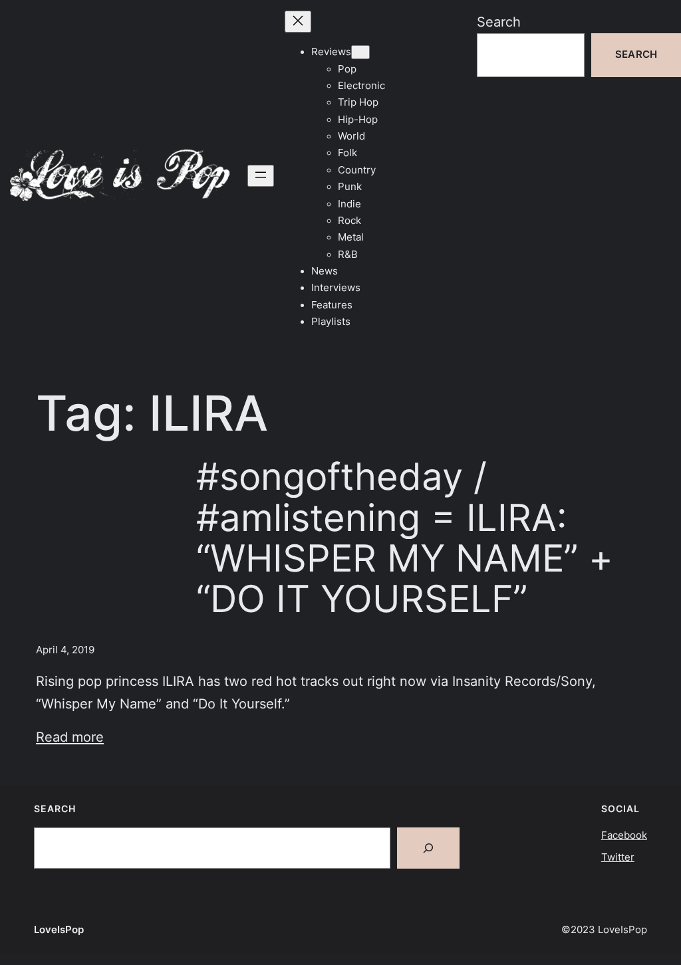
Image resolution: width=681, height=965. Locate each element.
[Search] (428, 848)
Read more (70, 736)
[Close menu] (298, 22)
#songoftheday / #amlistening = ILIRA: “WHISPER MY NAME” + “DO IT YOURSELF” (404, 537)
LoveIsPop (59, 930)
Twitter (617, 857)
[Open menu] (260, 176)
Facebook (624, 835)
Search (499, 21)
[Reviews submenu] (360, 52)
